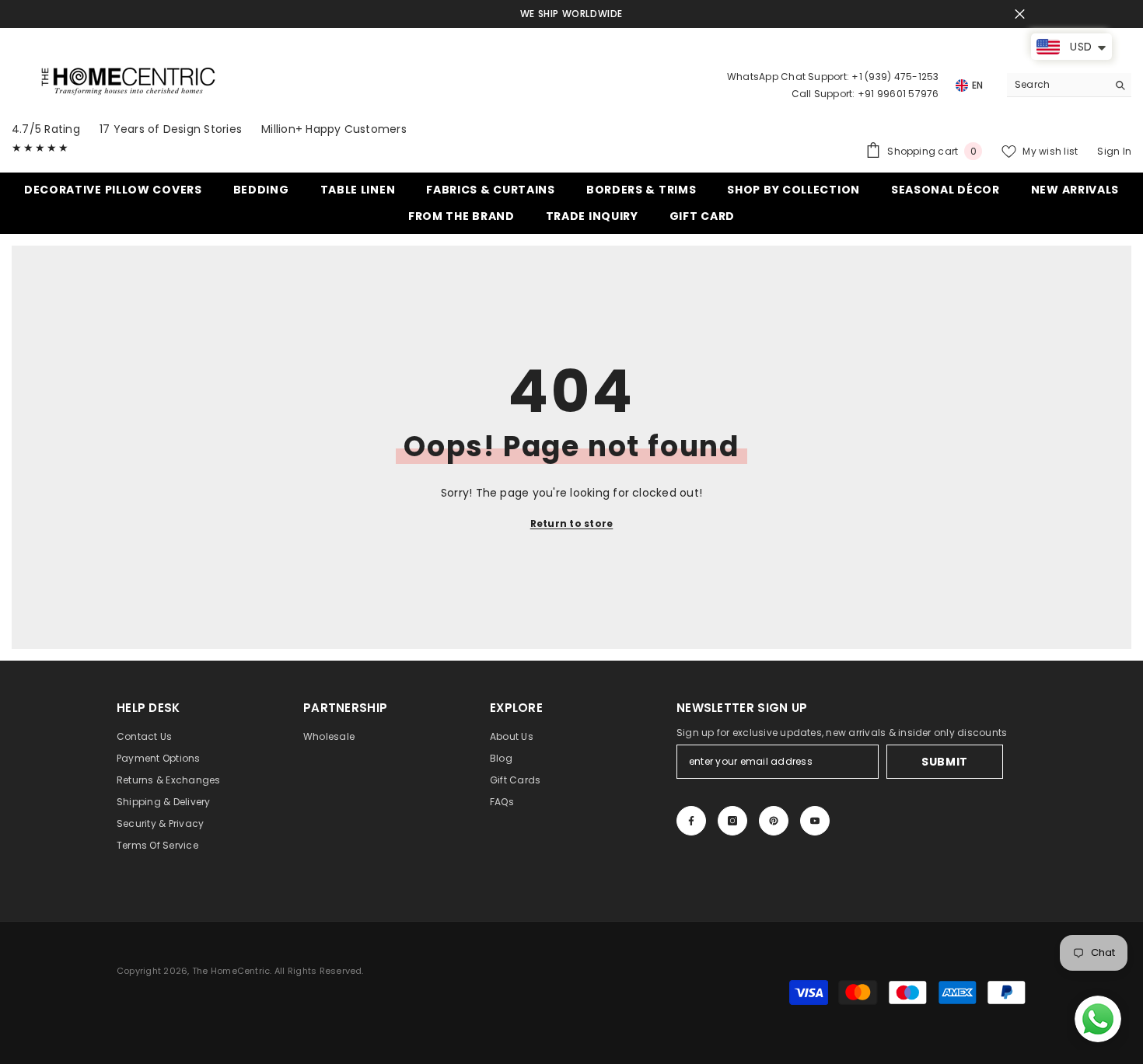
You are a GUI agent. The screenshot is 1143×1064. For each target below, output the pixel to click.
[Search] (1069, 85)
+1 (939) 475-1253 (895, 76)
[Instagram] (732, 821)
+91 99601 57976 (898, 93)
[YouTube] (815, 821)
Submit (944, 761)
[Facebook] (691, 821)
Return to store (571, 523)
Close (1019, 14)
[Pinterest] (773, 821)
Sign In (1114, 151)
